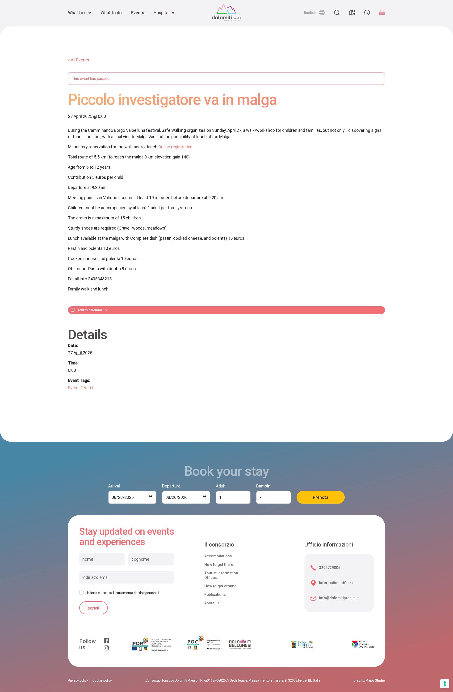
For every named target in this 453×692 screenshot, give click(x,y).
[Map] (352, 12)
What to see (79, 12)
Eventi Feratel (80, 387)
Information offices (336, 583)
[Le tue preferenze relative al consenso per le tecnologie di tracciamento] (444, 683)
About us (212, 603)
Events (137, 12)
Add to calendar (90, 310)
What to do (111, 12)
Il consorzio (219, 545)
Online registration (175, 146)
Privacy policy (78, 680)
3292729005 (329, 567)
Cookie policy (102, 680)
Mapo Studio (375, 680)
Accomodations (218, 556)
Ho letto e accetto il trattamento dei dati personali (122, 593)
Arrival (114, 485)
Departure (171, 485)
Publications (215, 594)
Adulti (221, 485)
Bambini (263, 485)
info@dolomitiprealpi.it (339, 598)
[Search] (337, 12)
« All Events (78, 59)
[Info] (367, 12)
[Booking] (382, 12)
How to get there (218, 564)
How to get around (220, 586)
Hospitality (164, 12)
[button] (314, 12)
